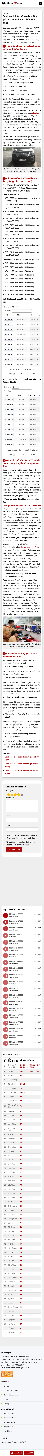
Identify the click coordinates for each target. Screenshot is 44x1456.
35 (31, 454)
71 (21, 1223)
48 (21, 1227)
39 (21, 1084)
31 (27, 1071)
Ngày (32, 315)
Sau (34, 373)
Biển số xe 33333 (16, 988)
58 (31, 1067)
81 (21, 1160)
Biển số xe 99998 (16, 1035)
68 (21, 1134)
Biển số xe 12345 (16, 934)
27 (21, 1311)
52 (31, 1065)
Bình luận (10, 798)
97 (21, 1328)
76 (21, 1219)
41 (21, 1065)
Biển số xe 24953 (16, 1009)
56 (24, 1067)
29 (21, 1071)
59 (34, 1067)
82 (21, 1273)
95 (21, 1290)
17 (21, 1181)
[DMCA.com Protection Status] (7, 1374)
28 (21, 1189)
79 (21, 1088)
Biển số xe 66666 (16, 941)
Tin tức (6, 1399)
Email (8, 825)
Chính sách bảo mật (11, 1391)
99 (21, 1139)
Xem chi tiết (37, 914)
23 (21, 1324)
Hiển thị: (7, 307)
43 (21, 1076)
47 (21, 1111)
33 (34, 1071)
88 (21, 1198)
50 (24, 1065)
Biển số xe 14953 (16, 1002)
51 (27, 1065)
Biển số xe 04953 (16, 921)
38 (21, 1261)
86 (21, 1120)
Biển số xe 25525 (16, 1042)
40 (38, 1071)
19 (21, 1244)
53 (34, 1065)
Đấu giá (5, 13)
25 (21, 1316)
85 (21, 1248)
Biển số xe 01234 (16, 981)
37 (21, 1151)
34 (21, 1156)
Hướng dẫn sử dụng (11, 1395)
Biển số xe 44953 (16, 1022)
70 (21, 1202)
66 (21, 1265)
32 (31, 1071)
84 (21, 1286)
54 (38, 1065)
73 (21, 1278)
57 (27, 1067)
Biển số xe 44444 (16, 955)
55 (21, 1067)
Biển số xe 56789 (16, 975)
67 (21, 1193)
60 (24, 1084)
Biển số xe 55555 (16, 968)
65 (21, 1116)
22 (21, 1307)
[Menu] (40, 3)
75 (21, 1129)
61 (21, 1080)
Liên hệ (6, 1404)
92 (21, 1101)
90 (21, 1257)
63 (21, 1177)
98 (21, 1185)
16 (24, 1092)
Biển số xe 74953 (16, 1029)
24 (21, 1210)
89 (21, 1168)
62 (21, 1097)
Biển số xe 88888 (16, 928)
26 (21, 1294)
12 (21, 1320)
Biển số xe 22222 (16, 995)
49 (21, 1124)
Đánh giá (9, 791)
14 (21, 1143)
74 (21, 1282)
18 (21, 1215)
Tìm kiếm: (7, 311)
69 (21, 1231)
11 (21, 1332)
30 (24, 1071)
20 (21, 1206)
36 (21, 1147)
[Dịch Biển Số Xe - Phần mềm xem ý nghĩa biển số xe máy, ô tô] (12, 3)
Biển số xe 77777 (16, 961)
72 (21, 1106)
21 (21, 1303)
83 (21, 1269)
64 (21, 1236)
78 (21, 1252)
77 (21, 1172)
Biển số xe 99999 (16, 914)
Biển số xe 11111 (16, 948)
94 (21, 1299)
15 (21, 1092)
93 (21, 1164)
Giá (18, 315)
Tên (8, 816)
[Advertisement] (22, 881)
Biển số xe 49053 (16, 1015)
